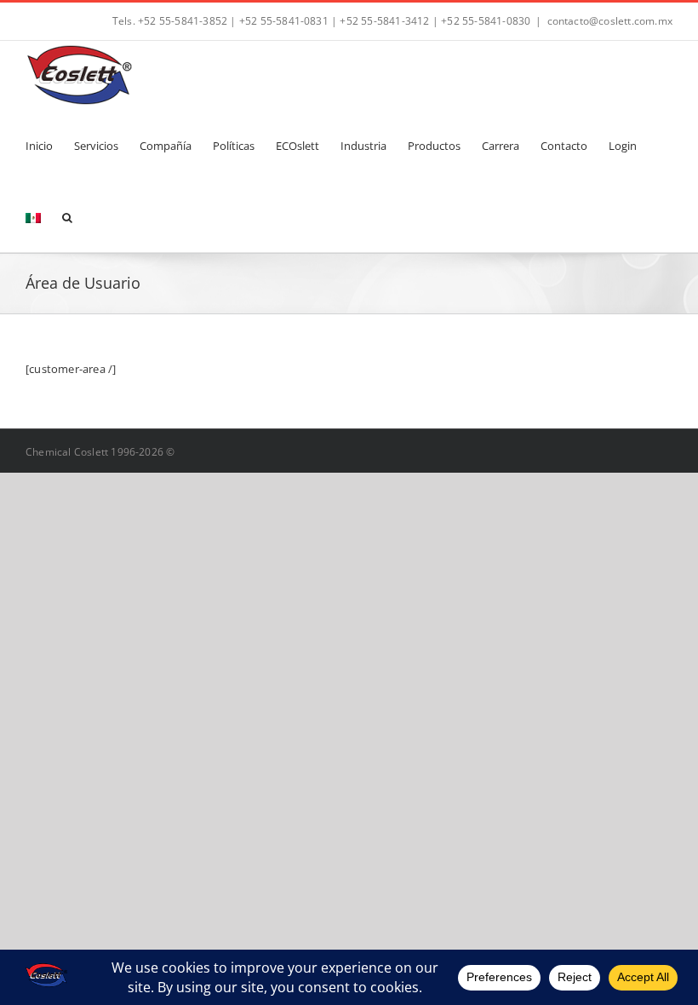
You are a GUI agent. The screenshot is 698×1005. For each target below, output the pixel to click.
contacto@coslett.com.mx (610, 21)
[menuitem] (33, 216)
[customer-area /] (71, 368)
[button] (67, 216)
